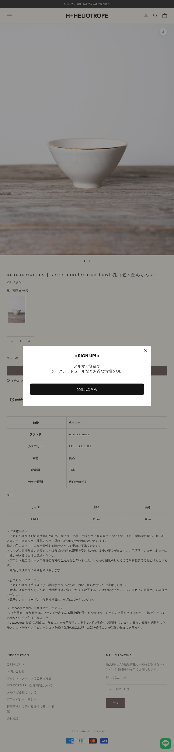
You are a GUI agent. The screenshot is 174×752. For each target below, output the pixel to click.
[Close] (145, 351)
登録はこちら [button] (87, 389)
